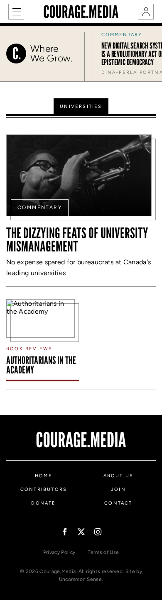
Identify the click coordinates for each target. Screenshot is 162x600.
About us (118, 475)
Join (118, 489)
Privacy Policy (59, 552)
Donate (43, 503)
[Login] (146, 12)
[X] (81, 532)
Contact (118, 503)
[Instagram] (98, 532)
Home (43, 475)
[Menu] (16, 12)
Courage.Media (81, 11)
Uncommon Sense (80, 579)
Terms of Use (103, 552)
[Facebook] (64, 532)
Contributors (43, 489)
